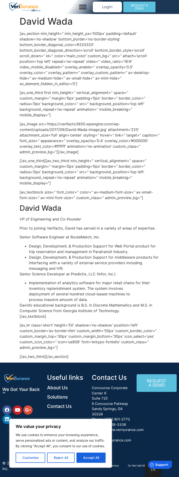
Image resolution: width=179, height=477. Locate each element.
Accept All (91, 458)
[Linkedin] (7, 419)
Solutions (57, 397)
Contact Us (59, 406)
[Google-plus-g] (28, 410)
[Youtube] (17, 410)
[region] (60, 443)
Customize (30, 458)
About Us (57, 387)
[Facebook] (7, 410)
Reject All (61, 458)
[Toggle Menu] (82, 7)
